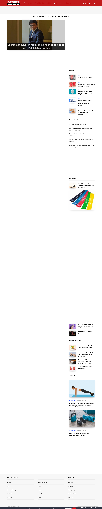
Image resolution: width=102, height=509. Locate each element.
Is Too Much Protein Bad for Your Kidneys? (85, 367)
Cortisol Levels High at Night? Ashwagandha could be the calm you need (85, 354)
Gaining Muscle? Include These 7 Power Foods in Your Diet (86, 346)
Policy (39, 497)
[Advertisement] (51, 10)
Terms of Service (72, 493)
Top (94, 506)
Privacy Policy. (68, 508)
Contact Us (70, 497)
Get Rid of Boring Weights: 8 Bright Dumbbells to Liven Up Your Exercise (85, 326)
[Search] (93, 3)
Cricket (39, 490)
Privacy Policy (71, 490)
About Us (70, 482)
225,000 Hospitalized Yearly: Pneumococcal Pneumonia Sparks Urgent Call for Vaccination (85, 103)
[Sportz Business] (13, 3)
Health (79, 75)
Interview (9, 497)
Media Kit (70, 486)
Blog (8, 486)
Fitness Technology (42, 482)
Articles (9, 482)
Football (40, 493)
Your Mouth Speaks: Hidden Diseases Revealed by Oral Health (85, 93)
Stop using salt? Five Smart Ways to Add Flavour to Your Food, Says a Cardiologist (85, 361)
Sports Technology (11, 490)
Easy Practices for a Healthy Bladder (85, 78)
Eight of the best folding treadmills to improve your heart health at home (86, 185)
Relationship (10, 493)
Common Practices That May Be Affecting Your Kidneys (86, 85)
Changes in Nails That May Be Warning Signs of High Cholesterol (85, 112)
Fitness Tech (72, 400)
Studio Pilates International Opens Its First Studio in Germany (85, 333)
